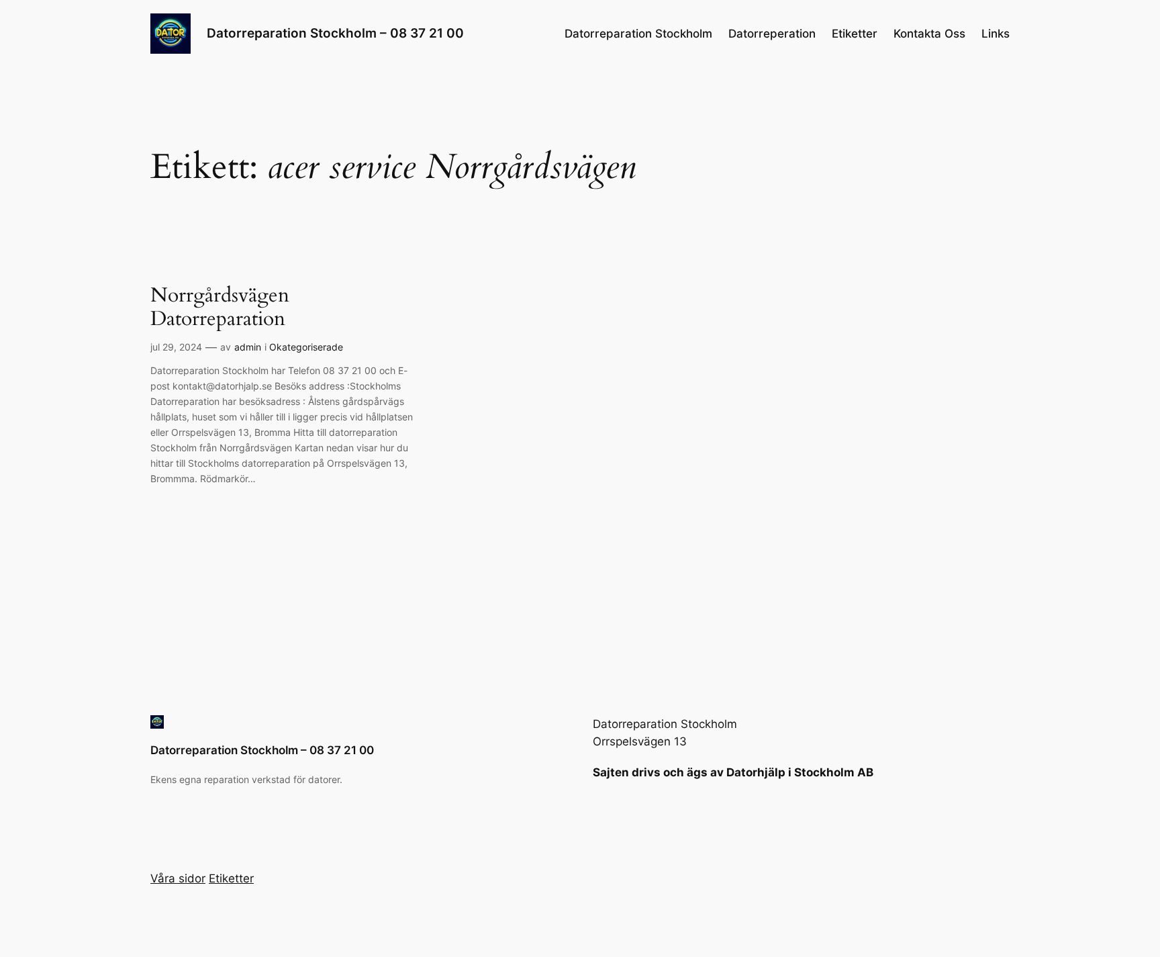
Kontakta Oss (929, 33)
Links (995, 33)
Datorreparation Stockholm (638, 33)
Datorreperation (772, 33)
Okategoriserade (306, 347)
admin (247, 347)
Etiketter (854, 33)
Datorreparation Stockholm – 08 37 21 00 (335, 33)
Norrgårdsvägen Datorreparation (219, 308)
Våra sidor (177, 878)
